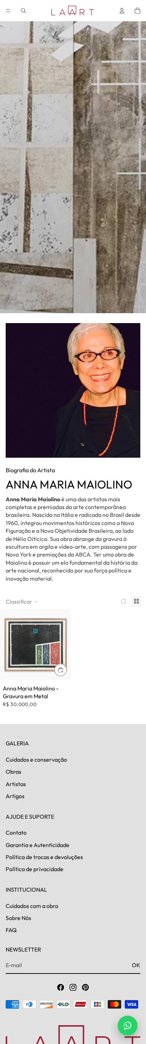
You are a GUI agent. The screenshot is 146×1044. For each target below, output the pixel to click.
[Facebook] (60, 987)
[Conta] (122, 10)
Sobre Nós (18, 917)
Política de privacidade (34, 869)
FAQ (11, 930)
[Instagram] (73, 987)
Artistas (16, 784)
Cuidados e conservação (36, 759)
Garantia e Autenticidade (37, 844)
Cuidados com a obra (32, 905)
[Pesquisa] (23, 10)
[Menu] (8, 10)
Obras (13, 771)
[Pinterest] (85, 987)
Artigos (15, 796)
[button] (22, 601)
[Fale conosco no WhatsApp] (127, 1025)
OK (136, 965)
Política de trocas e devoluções (44, 856)
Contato (16, 832)
